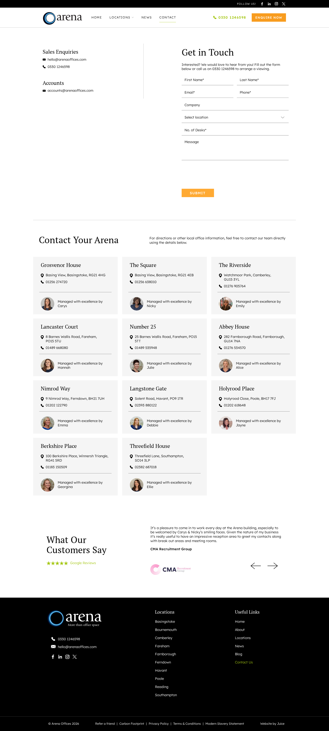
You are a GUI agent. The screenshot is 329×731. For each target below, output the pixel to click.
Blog (238, 654)
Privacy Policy (159, 723)
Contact (167, 17)
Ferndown (163, 662)
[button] (256, 566)
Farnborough (165, 654)
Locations (119, 17)
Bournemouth (166, 630)
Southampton (166, 695)
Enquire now (268, 17)
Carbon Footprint (131, 723)
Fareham (162, 646)
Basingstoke (165, 622)
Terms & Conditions (187, 723)
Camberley (163, 638)
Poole (159, 679)
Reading (161, 687)
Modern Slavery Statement (224, 723)
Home (96, 17)
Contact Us (244, 662)
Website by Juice (272, 723)
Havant (161, 670)
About (240, 630)
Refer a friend (105, 723)
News (146, 17)
